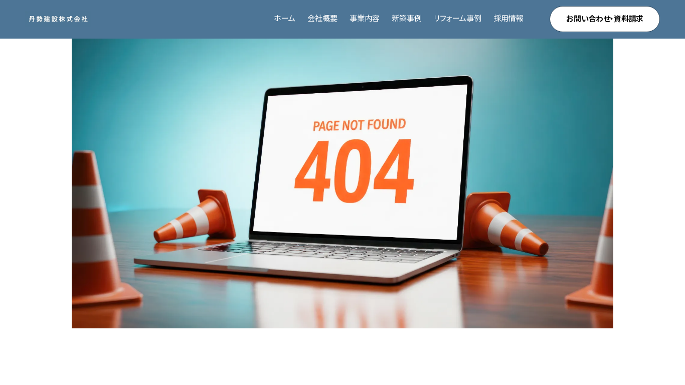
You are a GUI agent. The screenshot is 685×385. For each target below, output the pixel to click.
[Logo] (58, 19)
